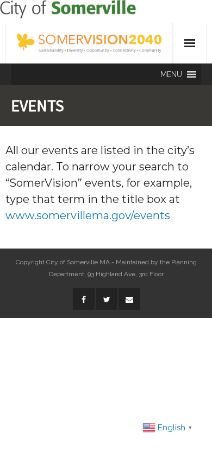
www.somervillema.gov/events (87, 215)
